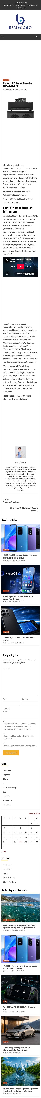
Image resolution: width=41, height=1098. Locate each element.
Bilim (5, 1083)
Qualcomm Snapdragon (11, 501)
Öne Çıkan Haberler (9, 920)
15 (31, 833)
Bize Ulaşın (16, 5)
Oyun (5, 1001)
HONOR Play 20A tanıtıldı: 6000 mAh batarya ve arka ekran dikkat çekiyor (20, 556)
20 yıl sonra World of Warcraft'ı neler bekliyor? (24, 508)
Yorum (6, 669)
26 (15, 842)
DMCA (23, 5)
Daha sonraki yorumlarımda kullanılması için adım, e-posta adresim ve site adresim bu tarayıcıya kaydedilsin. (20, 726)
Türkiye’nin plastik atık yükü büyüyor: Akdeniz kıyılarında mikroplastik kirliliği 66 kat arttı (19, 926)
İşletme (6, 1042)
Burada (25, 399)
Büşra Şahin (8, 560)
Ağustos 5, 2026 (17, 643)
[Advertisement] (20, 56)
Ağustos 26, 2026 (17, 560)
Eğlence (6, 796)
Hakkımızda (7, 5)
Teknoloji (6, 80)
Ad (4, 699)
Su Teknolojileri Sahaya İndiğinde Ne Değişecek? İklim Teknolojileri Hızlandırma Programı (20, 1089)
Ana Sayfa (7, 770)
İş (3, 783)
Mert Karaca (8, 89)
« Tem (3, 851)
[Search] (37, 37)
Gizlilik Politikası (21, 8)
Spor (5, 792)
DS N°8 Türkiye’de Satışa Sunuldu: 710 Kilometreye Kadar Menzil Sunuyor (16, 1048)
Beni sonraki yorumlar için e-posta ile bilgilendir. (19, 737)
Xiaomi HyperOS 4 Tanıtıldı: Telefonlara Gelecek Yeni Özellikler (18, 597)
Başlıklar (6, 775)
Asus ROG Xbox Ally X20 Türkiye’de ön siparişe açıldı (19, 1008)
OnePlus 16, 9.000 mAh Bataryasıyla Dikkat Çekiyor (19, 638)
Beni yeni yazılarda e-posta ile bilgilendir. (20, 746)
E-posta (25, 699)
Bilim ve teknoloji (9, 788)
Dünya (5, 779)
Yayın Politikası (32, 5)
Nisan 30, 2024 (19, 89)
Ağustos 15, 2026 (17, 601)
